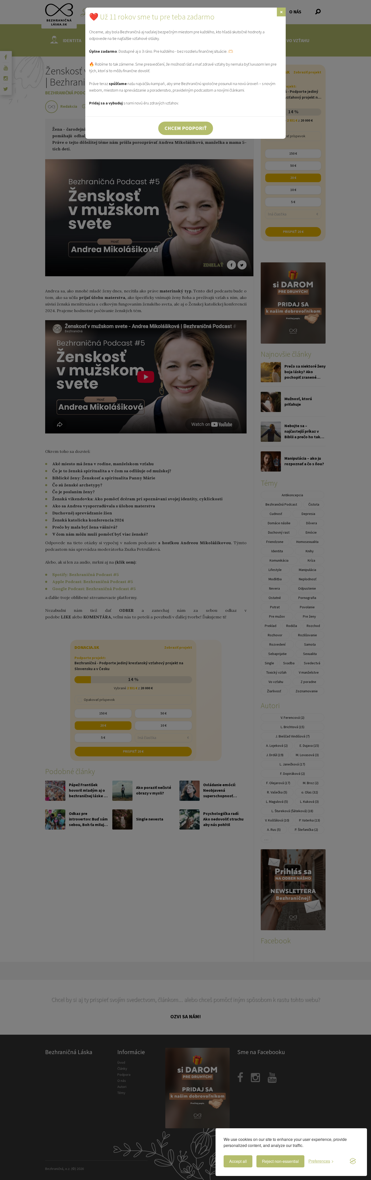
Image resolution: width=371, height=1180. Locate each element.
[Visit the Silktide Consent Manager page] (353, 1161)
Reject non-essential (280, 1161)
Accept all (238, 1161)
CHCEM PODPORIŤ (186, 128)
